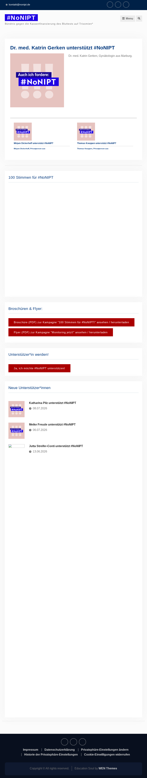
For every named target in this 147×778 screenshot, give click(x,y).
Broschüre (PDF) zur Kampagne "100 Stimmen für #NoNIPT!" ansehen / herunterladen (71, 322)
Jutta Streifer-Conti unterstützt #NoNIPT (56, 446)
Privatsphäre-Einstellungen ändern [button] (105, 749)
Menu (129, 18)
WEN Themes (108, 768)
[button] (14, 239)
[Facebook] (110, 4)
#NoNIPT (21, 17)
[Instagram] (118, 4)
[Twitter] (126, 4)
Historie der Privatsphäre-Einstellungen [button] (51, 754)
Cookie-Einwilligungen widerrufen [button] (107, 754)
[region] (73, 239)
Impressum (30, 749)
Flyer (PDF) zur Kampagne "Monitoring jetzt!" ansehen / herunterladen (61, 332)
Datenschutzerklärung (59, 749)
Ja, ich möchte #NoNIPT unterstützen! (39, 368)
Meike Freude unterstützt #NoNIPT (52, 424)
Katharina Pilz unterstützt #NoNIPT (52, 402)
